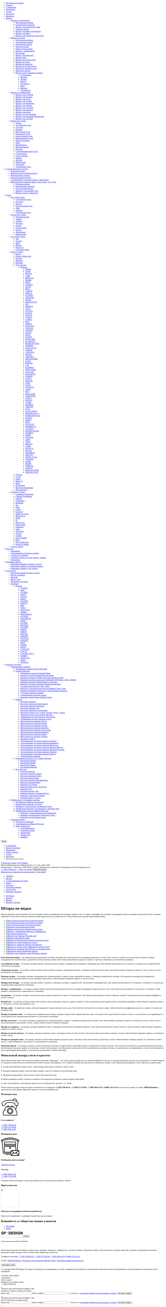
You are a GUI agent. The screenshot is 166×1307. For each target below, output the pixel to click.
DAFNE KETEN (32, 431)
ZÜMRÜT (29, 433)
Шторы (9, 18)
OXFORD (29, 459)
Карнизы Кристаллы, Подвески (33, 787)
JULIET (28, 333)
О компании (11, 7)
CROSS (23, 645)
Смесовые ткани (22, 250)
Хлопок (19, 241)
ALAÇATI (29, 372)
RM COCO (20, 523)
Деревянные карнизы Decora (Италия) (31, 669)
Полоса (19, 230)
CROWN (29, 330)
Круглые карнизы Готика (30, 776)
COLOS (23, 651)
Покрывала (15, 551)
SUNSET (29, 285)
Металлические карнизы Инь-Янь (34, 728)
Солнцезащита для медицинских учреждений (30, 180)
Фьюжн (19, 158)
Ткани (8, 195)
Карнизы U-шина (27, 739)
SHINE (28, 269)
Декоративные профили (30, 756)
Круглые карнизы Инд (29, 778)
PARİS (28, 435)
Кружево (19, 263)
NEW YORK (30, 370)
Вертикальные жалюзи (20, 175)
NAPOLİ (29, 468)
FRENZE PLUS (31, 472)
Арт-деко (19, 127)
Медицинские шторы (15, 3)
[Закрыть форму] (2, 1296)
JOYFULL (24, 638)
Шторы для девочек (24, 106)
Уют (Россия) (21, 769)
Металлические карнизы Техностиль (35, 730)
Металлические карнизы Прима (33, 723)
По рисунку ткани (18, 215)
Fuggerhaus (20, 501)
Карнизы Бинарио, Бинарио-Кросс (34, 793)
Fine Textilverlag (22, 542)
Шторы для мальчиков (25, 103)
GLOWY (29, 311)
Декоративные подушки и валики (25, 553)
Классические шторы (24, 40)
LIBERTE (24, 636)
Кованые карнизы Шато (30, 782)
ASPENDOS (30, 396)
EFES (27, 422)
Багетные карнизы (28, 702)
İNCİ (27, 392)
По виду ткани (17, 252)
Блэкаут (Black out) (23, 256)
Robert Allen (20, 525)
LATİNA (24, 588)
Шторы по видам (18, 38)
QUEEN (28, 337)
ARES (23, 660)
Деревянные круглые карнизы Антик (35, 719)
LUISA (28, 361)
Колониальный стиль (24, 138)
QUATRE (24, 627)
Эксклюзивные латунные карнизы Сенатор (38, 741)
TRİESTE (29, 407)
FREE (27, 282)
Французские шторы (24, 49)
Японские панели (23, 71)
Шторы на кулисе (23, 62)
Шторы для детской (24, 101)
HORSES (24, 640)
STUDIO (24, 623)
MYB (18, 518)
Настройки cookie (8, 1265)
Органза (19, 475)
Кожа (22, 86)
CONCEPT (25, 649)
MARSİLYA (30, 453)
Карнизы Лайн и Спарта (30, 798)
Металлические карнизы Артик (33, 721)
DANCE (28, 313)
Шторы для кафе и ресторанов (28, 31)
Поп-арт (19, 149)
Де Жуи (19, 221)
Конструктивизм (22, 140)
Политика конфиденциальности (70, 1261)
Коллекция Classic (27, 765)
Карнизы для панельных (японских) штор (37, 815)
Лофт (18, 143)
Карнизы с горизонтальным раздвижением (38, 813)
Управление (25, 833)
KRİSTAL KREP (32, 470)
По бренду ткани (18, 492)
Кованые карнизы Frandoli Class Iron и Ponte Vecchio (42, 678)
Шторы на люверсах (24, 64)
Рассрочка (10, 14)
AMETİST (29, 357)
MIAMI (28, 280)
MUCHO (24, 634)
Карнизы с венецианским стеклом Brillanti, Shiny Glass (43, 689)
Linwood (19, 512)
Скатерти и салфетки (19, 555)
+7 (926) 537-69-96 (24, 870)
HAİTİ (23, 595)
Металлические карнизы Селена (33, 726)
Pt (16, 520)
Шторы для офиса (23, 34)
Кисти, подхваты (18, 575)
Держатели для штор (19, 582)
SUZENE (24, 601)
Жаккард (19, 261)
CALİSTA (29, 429)
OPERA (28, 324)
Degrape (23, 267)
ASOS (27, 389)
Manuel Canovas (22, 514)
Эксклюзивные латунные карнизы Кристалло (39, 745)
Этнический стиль (23, 167)
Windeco (19, 699)
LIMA (27, 276)
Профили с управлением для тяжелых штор (34, 806)
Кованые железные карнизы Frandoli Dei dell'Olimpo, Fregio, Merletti (48, 680)
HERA (23, 599)
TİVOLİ (23, 597)
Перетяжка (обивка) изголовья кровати (27, 566)
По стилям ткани (18, 197)
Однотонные (25, 75)
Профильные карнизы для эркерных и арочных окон (37, 809)
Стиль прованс (22, 156)
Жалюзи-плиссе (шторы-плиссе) (24, 173)
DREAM (28, 381)
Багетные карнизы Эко (29, 708)
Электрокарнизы (18, 820)
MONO (28, 420)
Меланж (23, 77)
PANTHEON (25, 619)
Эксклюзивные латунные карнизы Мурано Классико (42, 750)
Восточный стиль (23, 132)
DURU (28, 385)
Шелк (18, 243)
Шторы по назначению (20, 20)
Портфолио (10, 9)
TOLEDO (29, 437)
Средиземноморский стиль (27, 151)
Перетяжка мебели (13, 562)
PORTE (23, 630)
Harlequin (19, 503)
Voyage (18, 534)
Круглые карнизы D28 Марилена (34, 780)
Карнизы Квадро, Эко (29, 791)
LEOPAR (24, 616)
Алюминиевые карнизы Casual (33, 695)
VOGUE (28, 315)
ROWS (28, 287)
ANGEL (28, 317)
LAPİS (28, 446)
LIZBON (29, 376)
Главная (9, 5)
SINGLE (28, 293)
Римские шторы (22, 47)
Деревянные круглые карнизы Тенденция (37, 717)
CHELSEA (29, 352)
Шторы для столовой (24, 108)
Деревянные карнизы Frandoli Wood (35, 673)
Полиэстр (20, 247)
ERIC (22, 590)
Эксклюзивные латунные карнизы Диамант (38, 752)
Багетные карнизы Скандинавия (33, 710)
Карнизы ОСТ (26, 789)
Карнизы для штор (13, 665)
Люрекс (23, 79)
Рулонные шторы (18, 171)
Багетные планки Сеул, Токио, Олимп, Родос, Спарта (42, 713)
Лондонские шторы (24, 44)
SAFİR (28, 461)
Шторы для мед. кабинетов (27, 193)
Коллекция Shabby (28, 763)
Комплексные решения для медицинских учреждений (23, 872)
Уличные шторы (22, 29)
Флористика (21, 232)
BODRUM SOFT (32, 344)
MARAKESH (26, 614)
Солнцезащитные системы (17, 169)
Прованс (19, 210)
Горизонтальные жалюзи (21, 178)
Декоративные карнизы (20, 667)
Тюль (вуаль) (21, 265)
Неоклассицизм (22, 147)
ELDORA (29, 296)
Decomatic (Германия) (24, 822)
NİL (27, 304)
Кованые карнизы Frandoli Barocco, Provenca (38, 682)
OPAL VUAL (30, 348)
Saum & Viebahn (22, 544)
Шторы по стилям (18, 121)
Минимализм (21, 145)
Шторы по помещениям (21, 92)
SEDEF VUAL (31, 457)
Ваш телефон (38, 1293)
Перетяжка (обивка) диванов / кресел (26, 564)
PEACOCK (25, 610)
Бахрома (14, 577)
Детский (19, 223)
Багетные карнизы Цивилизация (34, 704)
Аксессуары (11, 571)
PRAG (28, 335)
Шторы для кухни (23, 99)
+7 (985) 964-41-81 (8, 1129)
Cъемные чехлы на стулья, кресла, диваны (28, 558)
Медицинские (21, 490)
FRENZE (29, 363)
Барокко (19, 130)
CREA (23, 608)
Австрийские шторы (24, 42)
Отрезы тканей (17, 547)
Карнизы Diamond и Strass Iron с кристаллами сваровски (43, 691)
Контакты (10, 16)
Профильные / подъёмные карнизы (25, 800)
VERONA (29, 466)
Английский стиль (23, 125)
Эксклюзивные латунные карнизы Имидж (38, 754)
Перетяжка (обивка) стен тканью (24, 568)
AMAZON (29, 298)
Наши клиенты (12, 852)
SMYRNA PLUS (32, 413)
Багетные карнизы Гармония (32, 706)
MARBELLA (30, 427)
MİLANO (29, 455)
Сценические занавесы (25, 25)
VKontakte (10, 1226)
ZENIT (23, 621)
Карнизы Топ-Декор (28, 785)
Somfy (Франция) (23, 826)
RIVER (28, 300)
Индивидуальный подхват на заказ (25, 573)
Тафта (18, 479)
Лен (17, 239)
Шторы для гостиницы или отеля (29, 36)
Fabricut (19, 499)
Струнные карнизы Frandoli (31, 693)
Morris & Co (20, 516)
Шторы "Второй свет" (25, 55)
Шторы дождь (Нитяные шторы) (29, 73)
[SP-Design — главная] (14, 863)
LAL (27, 365)
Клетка (18, 226)
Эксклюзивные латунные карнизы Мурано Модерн (41, 747)
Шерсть (19, 245)
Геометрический (22, 217)
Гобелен (19, 258)
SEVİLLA (29, 448)
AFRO (28, 271)
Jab (17, 505)
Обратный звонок (39, 870)
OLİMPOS (29, 368)
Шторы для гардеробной (26, 114)
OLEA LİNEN (31, 411)
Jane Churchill (21, 538)
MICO (27, 289)
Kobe (18, 507)
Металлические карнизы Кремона (34, 732)
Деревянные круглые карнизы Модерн (36, 715)
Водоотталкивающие (24, 488)
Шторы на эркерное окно (26, 68)
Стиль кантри (21, 154)
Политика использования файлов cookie (39, 1261)
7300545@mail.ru (8, 1165)
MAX (22, 643)
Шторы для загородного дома (28, 27)
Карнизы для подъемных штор (33, 817)
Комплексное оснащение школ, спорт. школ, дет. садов (33, 182)
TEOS (27, 442)
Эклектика (20, 165)
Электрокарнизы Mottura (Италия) (30, 824)
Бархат (18, 254)
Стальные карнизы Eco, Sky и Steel (34, 686)
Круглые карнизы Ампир (30, 774)
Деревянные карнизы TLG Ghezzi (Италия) (33, 758)
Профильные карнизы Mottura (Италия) (32, 811)
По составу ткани (18, 237)
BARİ (27, 383)
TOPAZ (28, 398)
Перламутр (25, 84)
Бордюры (14, 584)
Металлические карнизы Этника (34, 737)
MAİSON (29, 306)
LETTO (28, 378)
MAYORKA (30, 374)
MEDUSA (29, 278)
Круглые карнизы (27, 771)
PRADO (28, 274)
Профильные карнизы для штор (29, 804)
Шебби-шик (21, 162)
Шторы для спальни (24, 97)
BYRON (28, 400)
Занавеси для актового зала (27, 191)
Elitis (17, 540)
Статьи (9, 12)
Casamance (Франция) (25, 494)
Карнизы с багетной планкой (32, 796)
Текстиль (9, 549)
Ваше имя (5, 1293)
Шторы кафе (21, 58)
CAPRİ (28, 403)
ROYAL (28, 451)
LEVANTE (29, 424)
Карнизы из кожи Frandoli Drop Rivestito (37, 675)
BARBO (23, 656)
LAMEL (28, 320)
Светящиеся (25, 90)
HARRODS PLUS (32, 416)
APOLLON (25, 658)
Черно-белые (21, 234)
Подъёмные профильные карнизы (30, 802)
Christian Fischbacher (24, 496)
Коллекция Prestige (28, 761)
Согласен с (93, 1293)
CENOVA (29, 328)
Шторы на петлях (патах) (26, 66)
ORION (23, 632)
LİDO (27, 440)
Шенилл (23, 88)
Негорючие (20, 485)
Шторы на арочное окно (26, 60)
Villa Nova (20, 531)
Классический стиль (24, 136)
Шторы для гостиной (24, 95)
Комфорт (24, 837)
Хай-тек (19, 160)
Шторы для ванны (23, 112)
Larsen (18, 509)
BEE (22, 606)
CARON (28, 291)
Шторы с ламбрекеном (25, 51)
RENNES (24, 625)
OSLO (28, 309)
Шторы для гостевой (24, 119)
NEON (23, 647)
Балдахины (20, 53)
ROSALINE (30, 339)
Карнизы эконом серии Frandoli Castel (36, 697)
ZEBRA (23, 612)
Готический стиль (23, 134)
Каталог (10, 876)
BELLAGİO (30, 394)
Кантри (19, 204)
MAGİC (28, 354)
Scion (18, 529)
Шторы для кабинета (24, 110)
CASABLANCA (27, 654)
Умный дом (25, 835)
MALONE (29, 326)
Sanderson (20, 527)
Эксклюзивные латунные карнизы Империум (39, 743)
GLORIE (24, 592)
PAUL (27, 409)
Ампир (18, 123)
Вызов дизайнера (13, 848)
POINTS (23, 603)
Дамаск (19, 219)
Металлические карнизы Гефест (33, 734)
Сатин (18, 477)
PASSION (24, 662)
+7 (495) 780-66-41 (8, 870)
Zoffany (19, 536)
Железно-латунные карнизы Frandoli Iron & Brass (40, 684)
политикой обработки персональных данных (98, 1293)
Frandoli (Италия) (23, 671)
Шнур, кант (15, 579)
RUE (27, 322)
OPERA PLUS (31, 302)
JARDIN (28, 350)
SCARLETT (30, 341)
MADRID (29, 405)
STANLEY (29, 387)
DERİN (28, 464)
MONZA (29, 444)
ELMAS (28, 418)
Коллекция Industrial (28, 767)
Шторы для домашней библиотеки (30, 116)
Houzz (8, 1228)
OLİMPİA (29, 346)
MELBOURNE (31, 359)
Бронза (23, 82)
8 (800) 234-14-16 (73, 1256)
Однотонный (21, 228)
